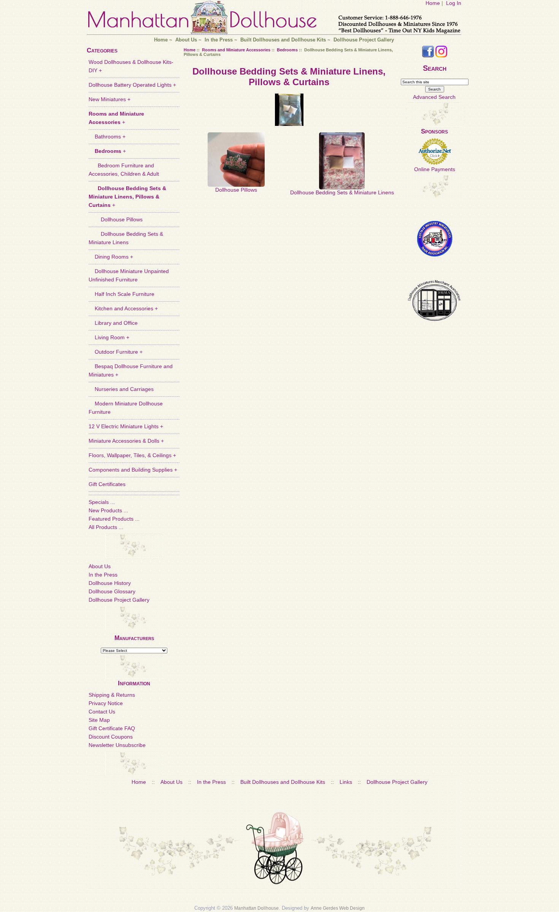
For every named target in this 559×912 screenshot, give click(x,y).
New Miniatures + (109, 99)
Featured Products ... (114, 519)
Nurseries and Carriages (121, 389)
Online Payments (434, 169)
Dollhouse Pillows (116, 219)
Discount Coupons (111, 737)
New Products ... (108, 510)
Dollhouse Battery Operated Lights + (132, 85)
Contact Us (102, 712)
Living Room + (109, 337)
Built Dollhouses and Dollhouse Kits (283, 40)
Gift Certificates (107, 484)
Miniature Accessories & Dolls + (126, 441)
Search (434, 68)
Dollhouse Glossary (112, 591)
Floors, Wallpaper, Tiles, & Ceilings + (132, 455)
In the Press (219, 40)
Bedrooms (287, 50)
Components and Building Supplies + (133, 470)
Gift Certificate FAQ (112, 728)
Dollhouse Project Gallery (363, 40)
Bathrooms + (107, 136)
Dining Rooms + (111, 257)
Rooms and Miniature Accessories (236, 50)
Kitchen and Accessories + (123, 308)
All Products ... (106, 527)
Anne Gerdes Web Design (338, 908)
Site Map (99, 720)
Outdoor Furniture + (116, 352)
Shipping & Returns (112, 695)
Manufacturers (134, 638)
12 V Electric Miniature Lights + (126, 426)
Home (433, 3)
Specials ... (102, 502)
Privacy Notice (106, 703)
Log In (453, 3)
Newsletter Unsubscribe (117, 745)
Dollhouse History (110, 583)
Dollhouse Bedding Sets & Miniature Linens (342, 192)
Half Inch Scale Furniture (121, 294)
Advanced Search (434, 97)
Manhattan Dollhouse (256, 908)
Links (346, 782)
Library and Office (113, 323)
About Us (186, 40)
